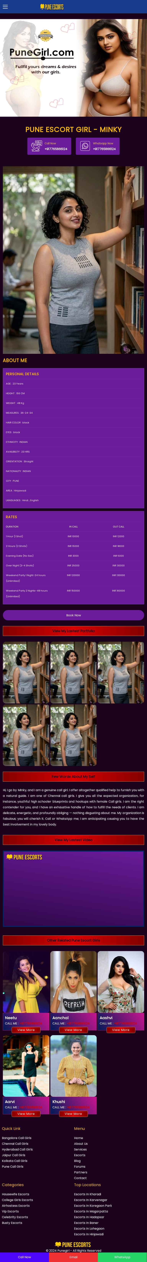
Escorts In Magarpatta (91, 1211)
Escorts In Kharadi (87, 1194)
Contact (80, 1178)
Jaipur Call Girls (13, 1155)
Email (73, 1257)
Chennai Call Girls (15, 1144)
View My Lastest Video (73, 839)
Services (80, 1149)
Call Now (24, 1257)
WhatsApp (122, 1257)
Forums (79, 1166)
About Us (81, 1144)
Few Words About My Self (73, 776)
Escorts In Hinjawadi (89, 1234)
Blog (77, 1161)
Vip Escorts (10, 1211)
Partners (80, 1172)
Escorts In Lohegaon (89, 1228)
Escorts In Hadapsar (89, 1217)
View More (26, 1030)
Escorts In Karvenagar (90, 1200)
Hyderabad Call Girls (17, 1149)
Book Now (73, 615)
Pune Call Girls (12, 1166)
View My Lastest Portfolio (73, 631)
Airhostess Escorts (16, 1205)
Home (78, 1138)
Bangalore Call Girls (16, 1138)
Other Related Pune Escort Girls (73, 940)
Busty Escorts (12, 1223)
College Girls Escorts (17, 1200)
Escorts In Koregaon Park (93, 1205)
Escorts (79, 1155)
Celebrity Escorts (15, 1217)
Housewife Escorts (15, 1194)
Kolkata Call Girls (14, 1161)
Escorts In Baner (86, 1223)
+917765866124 (56, 146)
